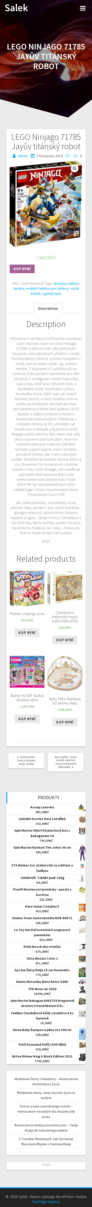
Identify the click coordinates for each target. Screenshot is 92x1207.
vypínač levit (51, 293)
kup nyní (22, 268)
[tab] (48, 308)
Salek (16, 8)
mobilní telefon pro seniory (47, 288)
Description (48, 308)
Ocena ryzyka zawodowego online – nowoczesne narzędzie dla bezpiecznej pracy (46, 1111)
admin (23, 155)
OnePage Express (45, 1201)
